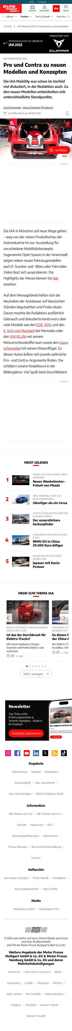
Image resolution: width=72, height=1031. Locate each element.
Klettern (57, 982)
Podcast (36, 771)
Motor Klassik (40, 877)
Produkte (42, 1)
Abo (56, 8)
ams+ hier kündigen (20, 793)
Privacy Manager (17, 846)
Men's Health (33, 993)
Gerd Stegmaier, (12, 107)
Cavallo (29, 982)
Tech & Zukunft (42, 16)
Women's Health (36, 1015)
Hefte (31, 1)
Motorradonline (54, 993)
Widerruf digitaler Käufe (49, 793)
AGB (49, 824)
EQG (48, 324)
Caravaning (13, 982)
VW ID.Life (18, 336)
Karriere (36, 857)
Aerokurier (14, 971)
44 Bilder (61, 150)
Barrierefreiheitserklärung (46, 846)
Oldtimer (9, 16)
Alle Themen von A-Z (49, 813)
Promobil (31, 1004)
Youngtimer (59, 877)
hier (56, 278)
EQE (39, 324)
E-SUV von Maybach (19, 330)
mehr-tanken (14, 993)
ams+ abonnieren (45, 782)
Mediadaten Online (24, 909)
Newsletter (51, 771)
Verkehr (24, 16)
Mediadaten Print (49, 909)
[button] (36, 139)
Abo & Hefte (50, 888)
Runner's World (49, 1004)
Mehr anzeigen (33, 674)
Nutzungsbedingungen (25, 835)
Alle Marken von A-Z (20, 813)
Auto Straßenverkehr (27, 888)
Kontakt (21, 824)
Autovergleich (23, 782)
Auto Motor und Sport (37, 971)
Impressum (37, 824)
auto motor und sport (16, 877)
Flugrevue (43, 982)
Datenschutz (50, 835)
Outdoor (16, 1004)
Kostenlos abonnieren (26, 733)
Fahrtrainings (19, 771)
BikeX (58, 971)
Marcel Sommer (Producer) (38, 107)
